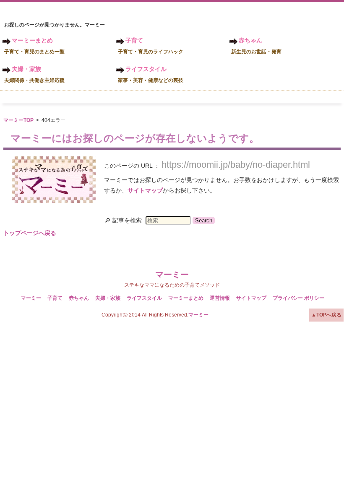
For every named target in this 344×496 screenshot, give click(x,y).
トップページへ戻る (29, 233)
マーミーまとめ (34, 46)
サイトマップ (145, 190)
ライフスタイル (150, 74)
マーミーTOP (18, 120)
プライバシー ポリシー (298, 298)
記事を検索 (127, 220)
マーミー (172, 274)
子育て (150, 46)
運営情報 (220, 298)
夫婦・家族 (34, 74)
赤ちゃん (256, 46)
